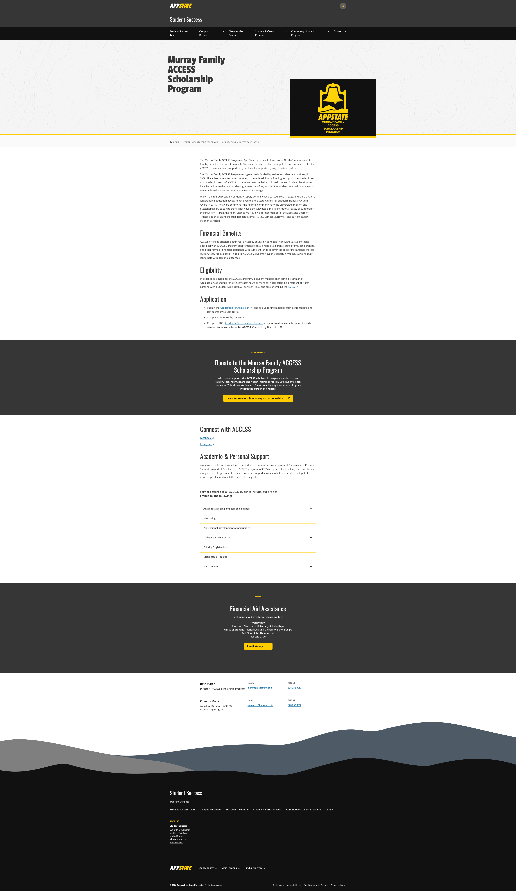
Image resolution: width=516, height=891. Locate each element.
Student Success (186, 19)
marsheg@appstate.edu (260, 687)
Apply (206, 868)
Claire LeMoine (210, 701)
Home (176, 142)
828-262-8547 (176, 842)
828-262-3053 (294, 687)
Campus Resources (205, 33)
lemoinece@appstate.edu (260, 705)
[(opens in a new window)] (181, 5)
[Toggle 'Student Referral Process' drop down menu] (286, 31)
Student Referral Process (264, 33)
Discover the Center (236, 33)
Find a (254, 868)
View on (176, 839)
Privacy (337, 885)
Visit (229, 868)
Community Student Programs (302, 33)
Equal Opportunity (315, 885)
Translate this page (179, 801)
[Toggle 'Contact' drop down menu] (345, 31)
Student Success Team (179, 33)
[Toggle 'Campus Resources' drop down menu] (223, 31)
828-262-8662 (294, 705)
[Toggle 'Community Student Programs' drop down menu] (328, 31)
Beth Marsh (207, 684)
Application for (234, 307)
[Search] (343, 6)
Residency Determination (243, 323)
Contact (338, 31)
